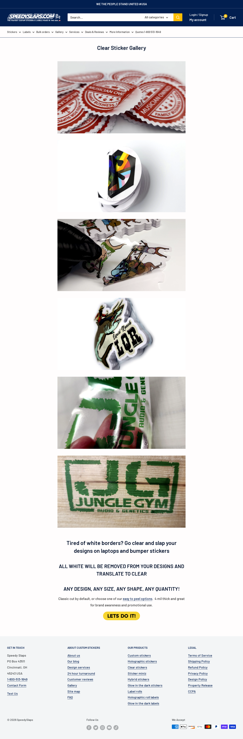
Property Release (200, 685)
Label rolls (135, 691)
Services (74, 31)
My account (197, 20)
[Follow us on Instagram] (102, 727)
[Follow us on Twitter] (95, 727)
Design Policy (197, 679)
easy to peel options (137, 599)
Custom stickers (139, 655)
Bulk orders (43, 31)
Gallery (59, 31)
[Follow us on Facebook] (88, 727)
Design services (78, 667)
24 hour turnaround (81, 673)
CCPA (192, 691)
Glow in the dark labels (143, 703)
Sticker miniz (137, 673)
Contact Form (16, 685)
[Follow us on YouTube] (109, 727)
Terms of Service (200, 655)
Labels (27, 31)
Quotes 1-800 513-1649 (148, 31)
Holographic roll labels (143, 697)
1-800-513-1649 (17, 679)
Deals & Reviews (94, 31)
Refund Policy (198, 667)
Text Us (12, 693)
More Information (120, 31)
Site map (73, 691)
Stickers (12, 31)
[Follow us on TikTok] (115, 727)
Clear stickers (137, 667)
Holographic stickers (142, 661)
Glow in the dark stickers (145, 685)
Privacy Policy (198, 673)
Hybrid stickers (138, 679)
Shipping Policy (199, 661)
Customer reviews (80, 679)
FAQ (70, 697)
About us (73, 655)
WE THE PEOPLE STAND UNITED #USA (121, 4)
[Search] (177, 17)
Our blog (73, 661)
